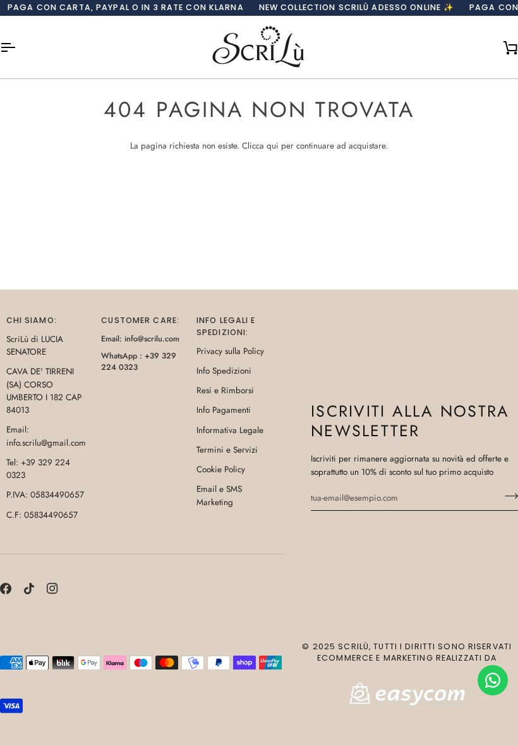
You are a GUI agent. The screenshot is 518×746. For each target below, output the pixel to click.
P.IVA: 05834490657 (45, 495)
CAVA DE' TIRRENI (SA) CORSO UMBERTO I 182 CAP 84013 (43, 390)
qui (273, 146)
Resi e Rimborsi (225, 390)
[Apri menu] (19, 47)
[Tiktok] (29, 588)
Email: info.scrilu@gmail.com (46, 436)
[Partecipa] (507, 496)
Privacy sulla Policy (230, 351)
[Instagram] (52, 588)
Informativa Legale (229, 430)
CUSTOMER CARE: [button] (140, 320)
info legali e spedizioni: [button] (226, 326)
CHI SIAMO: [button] (31, 320)
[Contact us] (493, 680)
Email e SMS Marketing (219, 495)
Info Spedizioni (223, 371)
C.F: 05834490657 (42, 515)
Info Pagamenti (223, 410)
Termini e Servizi (227, 450)
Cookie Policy (220, 469)
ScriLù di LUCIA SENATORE (34, 345)
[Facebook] (5, 588)
